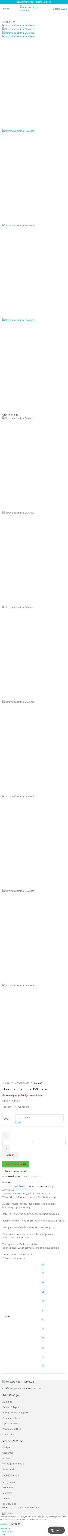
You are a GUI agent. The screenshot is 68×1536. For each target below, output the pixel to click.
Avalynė (38, 1083)
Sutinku (15, 1523)
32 (43, 1338)
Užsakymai (7, 1452)
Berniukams (8, 1487)
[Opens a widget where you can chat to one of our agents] (56, 1530)
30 (43, 1319)
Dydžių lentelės (10, 1423)
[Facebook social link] (13, 1183)
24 (43, 1282)
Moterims (7, 1492)
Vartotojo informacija (13, 1463)
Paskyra (6, 1447)
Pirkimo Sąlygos (10, 1407)
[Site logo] (34, 8)
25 (43, 1291)
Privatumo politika (11, 1428)
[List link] (34, 1385)
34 (43, 1356)
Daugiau (3, 1524)
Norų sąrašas (9, 1469)
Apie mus (7, 1401)
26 (43, 1300)
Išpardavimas (9, 1503)
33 (43, 1347)
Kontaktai (7, 1434)
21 (43, 1272)
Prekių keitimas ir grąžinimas (17, 1412)
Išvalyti (18, 1122)
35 (43, 1366)
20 (43, 1263)
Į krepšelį (10, 1155)
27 (43, 1310)
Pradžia (6, 1083)
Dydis (7, 1118)
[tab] (19, 1186)
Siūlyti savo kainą (16, 1164)
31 (43, 1328)
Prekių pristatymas (12, 1418)
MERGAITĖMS (22, 1083)
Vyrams (6, 1498)
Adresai (6, 1458)
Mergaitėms (8, 1482)
